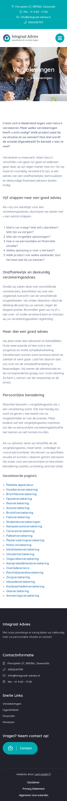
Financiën (9, 716)
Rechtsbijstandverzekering (24, 572)
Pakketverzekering (19, 535)
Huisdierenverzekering (22, 489)
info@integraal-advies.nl (35, 17)
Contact (26, 748)
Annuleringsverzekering (22, 595)
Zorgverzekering (18, 577)
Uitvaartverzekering (20, 554)
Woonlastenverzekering (22, 549)
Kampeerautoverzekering (24, 526)
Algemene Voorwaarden (33, 795)
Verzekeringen (12, 703)
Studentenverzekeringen (23, 522)
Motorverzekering (18, 545)
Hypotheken (11, 710)
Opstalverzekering (19, 499)
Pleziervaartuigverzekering (25, 540)
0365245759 (35, 22)
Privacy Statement (33, 788)
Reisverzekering (17, 503)
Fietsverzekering (18, 517)
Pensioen (8, 722)
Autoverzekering (17, 508)
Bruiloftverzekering (19, 512)
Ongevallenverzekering (22, 558)
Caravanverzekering (20, 531)
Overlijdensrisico (17, 568)
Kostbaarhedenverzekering (25, 586)
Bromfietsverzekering (21, 494)
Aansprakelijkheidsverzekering (27, 563)
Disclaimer (33, 782)
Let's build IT (43, 774)
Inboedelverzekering (20, 581)
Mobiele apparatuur (20, 485)
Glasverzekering (17, 591)
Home (19, 78)
